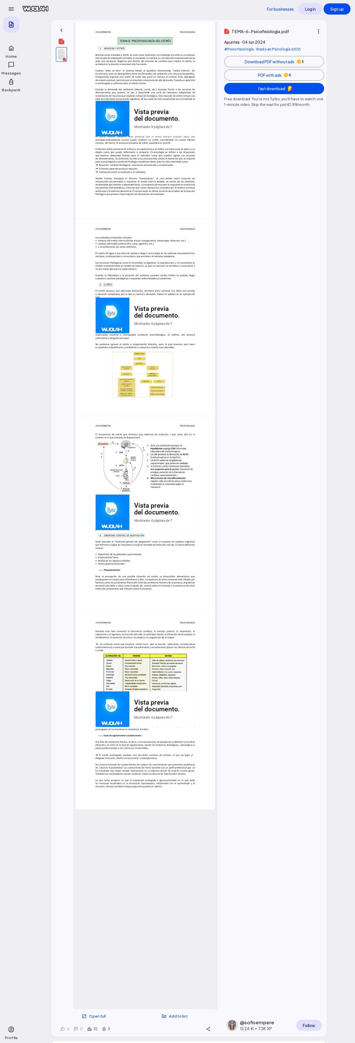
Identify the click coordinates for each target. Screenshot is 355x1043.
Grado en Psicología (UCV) (278, 49)
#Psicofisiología (239, 49)
